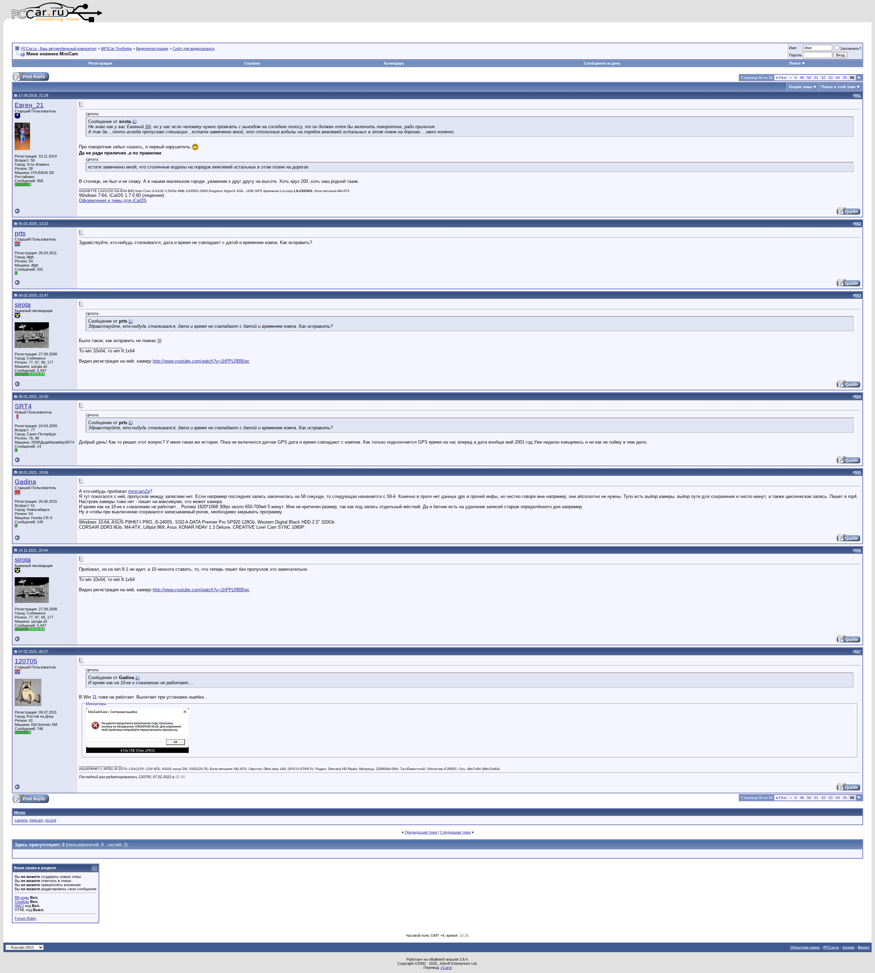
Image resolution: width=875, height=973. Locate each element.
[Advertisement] (92, 32)
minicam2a (139, 491)
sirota (23, 304)
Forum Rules (25, 918)
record (50, 820)
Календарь (394, 63)
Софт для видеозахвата (193, 48)
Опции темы (800, 87)
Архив (848, 947)
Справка (252, 63)
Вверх (864, 947)
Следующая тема (455, 832)
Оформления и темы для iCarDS (113, 200)
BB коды (22, 897)
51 (816, 78)
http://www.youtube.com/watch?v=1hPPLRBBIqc (201, 361)
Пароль (795, 55)
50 (809, 78)
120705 (26, 661)
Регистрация (100, 63)
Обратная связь (805, 947)
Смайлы (22, 902)
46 (802, 78)
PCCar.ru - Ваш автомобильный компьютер (58, 48)
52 (823, 78)
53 (831, 78)
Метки (19, 812)
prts (20, 233)
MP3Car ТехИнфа (116, 48)
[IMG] (19, 906)
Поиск (795, 63)
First (781, 78)
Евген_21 (29, 105)
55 (845, 78)
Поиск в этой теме (838, 87)
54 (838, 78)
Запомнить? (850, 48)
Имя (792, 48)
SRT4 (23, 406)
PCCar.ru (831, 947)
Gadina (25, 481)
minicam (36, 820)
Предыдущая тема (421, 832)
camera (21, 820)
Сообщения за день (602, 63)
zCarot (446, 967)
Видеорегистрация (152, 48)
